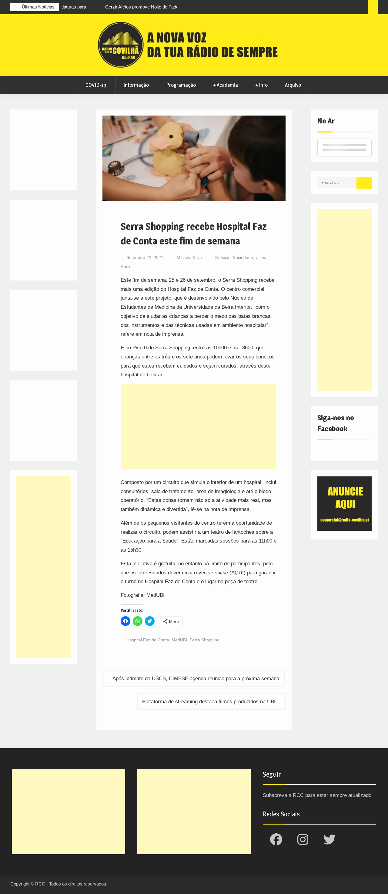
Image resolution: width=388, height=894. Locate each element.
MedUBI (179, 639)
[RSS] (350, 8)
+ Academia (225, 85)
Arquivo (293, 85)
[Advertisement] (199, 426)
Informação (136, 85)
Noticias (222, 257)
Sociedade (243, 257)
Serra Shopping (204, 639)
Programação (181, 85)
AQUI (237, 573)
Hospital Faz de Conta (147, 639)
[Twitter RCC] (339, 8)
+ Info (261, 85)
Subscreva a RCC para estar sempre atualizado (317, 795)
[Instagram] (328, 8)
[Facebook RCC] (317, 8)
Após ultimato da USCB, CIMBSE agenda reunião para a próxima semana (195, 678)
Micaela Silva (189, 257)
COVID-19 (95, 85)
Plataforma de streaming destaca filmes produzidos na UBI (209, 701)
